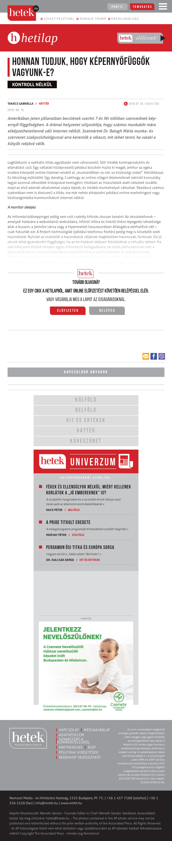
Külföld (78, 535)
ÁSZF (92, 747)
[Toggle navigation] (163, 7)
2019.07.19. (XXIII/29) (143, 104)
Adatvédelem (71, 735)
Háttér (44, 103)
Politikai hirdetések (79, 752)
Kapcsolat (69, 730)
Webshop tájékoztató (80, 757)
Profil (117, 7)
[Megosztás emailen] (145, 356)
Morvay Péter (56, 535)
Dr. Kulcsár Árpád (60, 560)
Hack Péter (54, 510)
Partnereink (71, 747)
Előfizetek (68, 311)
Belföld (74, 510)
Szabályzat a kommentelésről (73, 740)
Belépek (107, 311)
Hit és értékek (89, 560)
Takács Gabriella (20, 103)
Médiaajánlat (97, 730)
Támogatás (142, 7)
